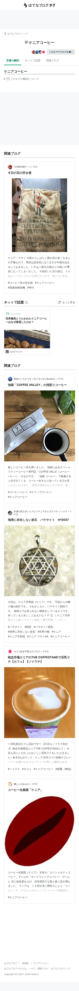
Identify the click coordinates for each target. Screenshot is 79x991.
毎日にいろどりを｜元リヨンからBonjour (34, 378)
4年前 (60, 378)
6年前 (35, 784)
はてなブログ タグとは (15, 968)
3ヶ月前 (33, 166)
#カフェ (26, 768)
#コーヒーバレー (18, 492)
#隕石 (28, 626)
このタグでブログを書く (61, 51)
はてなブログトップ (61, 968)
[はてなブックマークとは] (26, 302)
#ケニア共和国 (16, 636)
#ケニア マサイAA (37, 636)
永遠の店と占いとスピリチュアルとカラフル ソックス (40, 511)
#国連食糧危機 (16, 287)
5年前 (46, 651)
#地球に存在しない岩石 (21, 631)
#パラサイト (15, 626)
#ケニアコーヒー (45, 282)
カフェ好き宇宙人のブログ (27, 651)
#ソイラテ (14, 768)
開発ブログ (43, 968)
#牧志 (67, 768)
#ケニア (56, 631)
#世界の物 (43, 631)
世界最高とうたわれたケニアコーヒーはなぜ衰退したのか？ (26, 320)
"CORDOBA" (20, 166)
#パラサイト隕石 (43, 626)
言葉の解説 (12, 60)
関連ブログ (52, 60)
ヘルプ (32, 968)
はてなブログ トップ (17, 33)
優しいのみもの (21, 784)
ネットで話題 (32, 60)
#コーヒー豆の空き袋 (20, 282)
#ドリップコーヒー (41, 492)
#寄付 (30, 287)
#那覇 (58, 768)
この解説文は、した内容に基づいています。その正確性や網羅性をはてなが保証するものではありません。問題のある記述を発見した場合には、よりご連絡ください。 (21, 79)
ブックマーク (13, 313)
